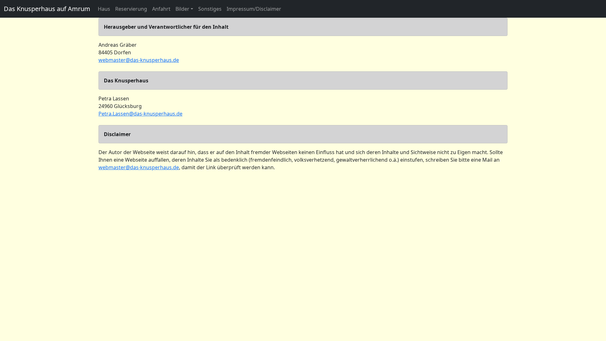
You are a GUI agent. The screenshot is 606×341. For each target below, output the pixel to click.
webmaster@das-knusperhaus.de (138, 60)
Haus (104, 8)
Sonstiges (210, 8)
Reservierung (131, 8)
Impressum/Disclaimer (254, 8)
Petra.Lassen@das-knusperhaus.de (140, 113)
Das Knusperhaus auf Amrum (47, 8)
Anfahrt (161, 8)
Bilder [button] (182, 8)
